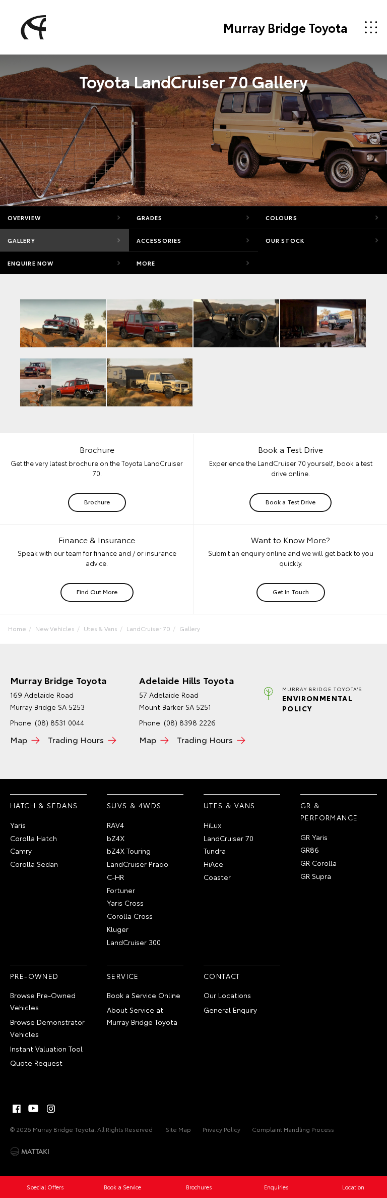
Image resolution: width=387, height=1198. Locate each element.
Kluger (117, 929)
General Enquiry (230, 1010)
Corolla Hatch (33, 838)
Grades (150, 218)
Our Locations (227, 995)
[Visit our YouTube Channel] (33, 1108)
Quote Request (36, 1063)
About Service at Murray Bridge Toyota (142, 1016)
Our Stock (285, 240)
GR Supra (315, 876)
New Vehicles (55, 628)
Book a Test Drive (290, 501)
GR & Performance (329, 811)
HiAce (213, 864)
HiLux (212, 825)
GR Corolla (318, 863)
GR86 (309, 850)
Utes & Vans (100, 628)
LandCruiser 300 (134, 942)
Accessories (159, 240)
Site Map (178, 1129)
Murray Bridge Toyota (285, 27)
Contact (222, 976)
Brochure (97, 501)
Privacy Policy (221, 1129)
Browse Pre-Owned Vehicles (43, 1001)
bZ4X (115, 838)
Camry (21, 851)
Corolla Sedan (34, 864)
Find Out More (97, 591)
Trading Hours (76, 739)
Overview (24, 218)
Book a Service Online (143, 995)
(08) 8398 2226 (190, 722)
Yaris (18, 825)
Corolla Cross (130, 916)
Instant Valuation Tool (46, 1049)
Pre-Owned (34, 976)
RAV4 (115, 825)
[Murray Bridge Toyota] (32, 27)
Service (123, 976)
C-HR (115, 877)
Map (18, 739)
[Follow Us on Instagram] (50, 1108)
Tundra (215, 851)
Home (17, 628)
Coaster (217, 877)
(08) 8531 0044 (59, 722)
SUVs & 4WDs (134, 805)
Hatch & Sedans (44, 805)
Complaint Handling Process (293, 1129)
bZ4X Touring (129, 851)
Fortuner (121, 890)
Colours (281, 218)
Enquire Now (30, 263)
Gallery (21, 240)
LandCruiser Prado (137, 864)
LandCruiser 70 (148, 628)
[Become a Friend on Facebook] (16, 1108)
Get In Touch (291, 591)
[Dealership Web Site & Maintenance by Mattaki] (29, 1151)
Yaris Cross (125, 903)
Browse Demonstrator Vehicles (47, 1028)
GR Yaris (314, 837)
